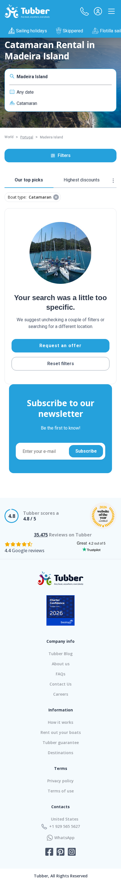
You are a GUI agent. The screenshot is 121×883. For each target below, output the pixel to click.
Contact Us (60, 684)
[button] (84, 11)
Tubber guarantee (60, 742)
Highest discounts (82, 180)
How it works (60, 722)
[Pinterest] (60, 852)
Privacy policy (60, 780)
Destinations (60, 752)
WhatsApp (64, 837)
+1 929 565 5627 (64, 826)
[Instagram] (72, 852)
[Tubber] (27, 11)
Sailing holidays (31, 30)
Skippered (73, 30)
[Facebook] (49, 852)
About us (61, 663)
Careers (60, 694)
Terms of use (61, 791)
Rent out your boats (61, 732)
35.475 (41, 535)
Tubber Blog (60, 653)
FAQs (60, 674)
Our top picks (29, 180)
